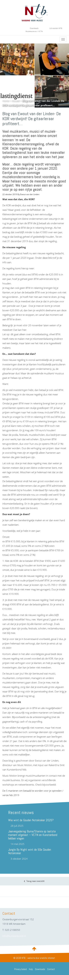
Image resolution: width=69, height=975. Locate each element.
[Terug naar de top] (34, 948)
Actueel (16, 100)
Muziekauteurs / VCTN (34, 31)
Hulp (31, 969)
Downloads (34, 28)
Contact (51, 969)
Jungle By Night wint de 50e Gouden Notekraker (29, 851)
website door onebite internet (41, 957)
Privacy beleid (20, 969)
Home (5, 100)
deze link (47, 257)
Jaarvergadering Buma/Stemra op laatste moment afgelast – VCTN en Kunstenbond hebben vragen (32, 834)
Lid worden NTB (55, 28)
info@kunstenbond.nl (14, 936)
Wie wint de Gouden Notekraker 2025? (31, 820)
